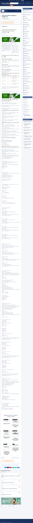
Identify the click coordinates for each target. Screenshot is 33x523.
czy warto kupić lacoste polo (7, 464)
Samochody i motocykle (27, 76)
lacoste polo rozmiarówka (16, 465)
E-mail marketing (26, 31)
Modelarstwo (25, 55)
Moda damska (26, 51)
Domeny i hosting (26, 24)
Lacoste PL (3, 34)
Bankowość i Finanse (26, 14)
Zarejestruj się (12, 0)
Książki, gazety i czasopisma (27, 45)
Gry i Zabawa (25, 36)
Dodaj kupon (28, 3)
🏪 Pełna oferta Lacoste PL (5, 139)
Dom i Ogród (25, 22)
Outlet (25, 62)
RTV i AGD (25, 74)
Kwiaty (25, 48)
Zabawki (25, 90)
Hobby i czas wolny (26, 38)
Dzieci (25, 29)
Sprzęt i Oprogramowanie (27, 81)
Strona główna (21, 3)
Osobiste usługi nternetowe (27, 60)
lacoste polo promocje (9, 465)
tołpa (24, 107)
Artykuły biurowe (26, 10)
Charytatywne (26, 18)
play (24, 102)
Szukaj (11, 5)
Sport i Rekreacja (26, 78)
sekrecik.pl (25, 111)
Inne (24, 40)
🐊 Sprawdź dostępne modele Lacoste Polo (8, 149)
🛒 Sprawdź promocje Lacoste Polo (6, 90)
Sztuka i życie (26, 85)
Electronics (25, 33)
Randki (25, 69)
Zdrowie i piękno (4, 19)
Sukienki (25, 83)
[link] (21, 0)
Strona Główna (4, 33)
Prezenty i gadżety (26, 67)
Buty (24, 16)
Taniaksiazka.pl (26, 109)
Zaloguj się (18, 0)
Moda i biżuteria (26, 53)
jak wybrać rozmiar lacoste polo (14, 464)
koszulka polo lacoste (4, 465)
